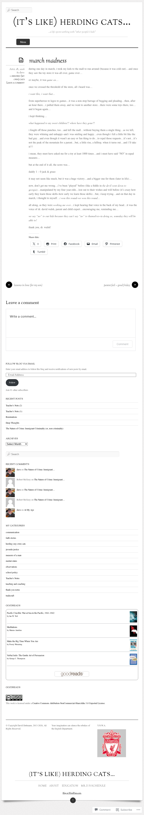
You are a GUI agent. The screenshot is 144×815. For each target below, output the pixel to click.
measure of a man (13, 555)
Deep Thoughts (12, 422)
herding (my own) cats (18, 77)
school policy (12, 572)
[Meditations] (133, 636)
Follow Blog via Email (20, 364)
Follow (12, 382)
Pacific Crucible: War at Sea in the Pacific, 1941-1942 (30, 612)
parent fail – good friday (117, 285)
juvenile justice (12, 549)
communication (12, 532)
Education (70, 786)
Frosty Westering (15, 644)
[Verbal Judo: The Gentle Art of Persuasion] (133, 664)
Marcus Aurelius (15, 630)
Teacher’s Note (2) (14, 405)
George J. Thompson (17, 658)
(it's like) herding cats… (72, 22)
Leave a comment (15, 83)
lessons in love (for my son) (28, 285)
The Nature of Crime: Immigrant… (39, 469)
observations (11, 566)
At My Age (29, 509)
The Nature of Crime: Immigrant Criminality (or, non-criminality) (34, 428)
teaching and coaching (15, 583)
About (54, 786)
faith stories (11, 537)
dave (22, 72)
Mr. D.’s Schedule (93, 786)
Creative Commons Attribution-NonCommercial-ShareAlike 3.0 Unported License (68, 703)
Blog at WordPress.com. (72, 793)
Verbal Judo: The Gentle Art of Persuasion (25, 655)
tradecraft (10, 595)
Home (42, 786)
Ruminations (11, 417)
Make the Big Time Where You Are (22, 641)
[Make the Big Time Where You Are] (133, 650)
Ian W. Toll (13, 616)
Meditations (12, 627)
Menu (23, 42)
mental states (11, 560)
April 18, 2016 (17, 69)
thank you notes (13, 589)
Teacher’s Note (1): (14, 411)
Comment (122, 344)
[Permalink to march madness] (22, 59)
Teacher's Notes (13, 578)
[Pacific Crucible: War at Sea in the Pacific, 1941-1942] (133, 621)
